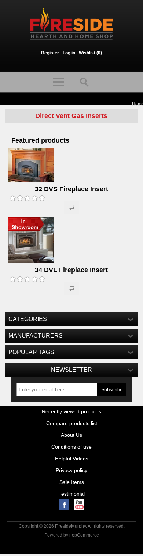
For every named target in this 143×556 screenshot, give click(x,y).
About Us (71, 435)
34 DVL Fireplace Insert (71, 270)
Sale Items (71, 482)
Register (50, 53)
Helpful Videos (71, 458)
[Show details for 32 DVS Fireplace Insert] (71, 165)
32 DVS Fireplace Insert (71, 189)
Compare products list (71, 423)
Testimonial (72, 494)
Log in (69, 53)
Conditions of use (71, 447)
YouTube (78, 504)
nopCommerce (84, 535)
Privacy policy (71, 470)
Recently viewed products (71, 411)
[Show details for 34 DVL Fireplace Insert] (71, 240)
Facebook (64, 504)
